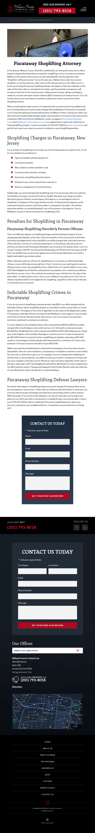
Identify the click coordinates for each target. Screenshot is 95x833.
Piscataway (19, 20)
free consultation (76, 125)
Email (28, 448)
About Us (47, 748)
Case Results (47, 768)
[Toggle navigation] (83, 8)
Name (28, 436)
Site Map (47, 781)
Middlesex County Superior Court (30, 122)
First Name (23, 565)
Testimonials (47, 761)
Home (9, 20)
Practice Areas (47, 755)
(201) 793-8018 (21, 527)
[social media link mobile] (76, 527)
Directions (17, 686)
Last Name (53, 565)
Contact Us (48, 794)
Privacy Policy (47, 788)
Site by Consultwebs (47, 823)
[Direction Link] (47, 695)
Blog (47, 775)
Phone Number (32, 461)
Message (29, 473)
